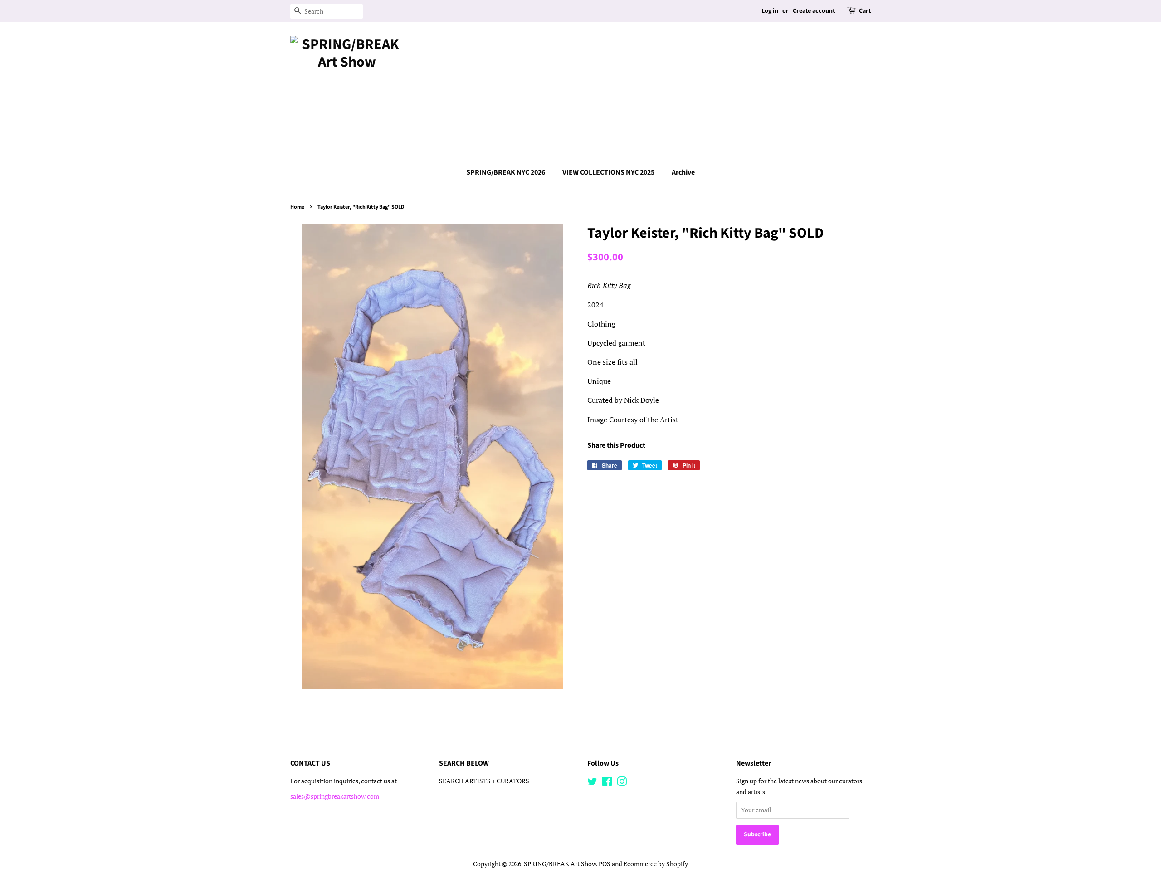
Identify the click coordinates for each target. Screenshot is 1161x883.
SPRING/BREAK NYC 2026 (505, 172)
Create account (814, 10)
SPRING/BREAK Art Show (560, 864)
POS (604, 864)
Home (297, 207)
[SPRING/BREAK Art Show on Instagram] (622, 783)
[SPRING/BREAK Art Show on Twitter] (592, 783)
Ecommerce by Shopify (656, 864)
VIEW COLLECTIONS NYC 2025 (608, 172)
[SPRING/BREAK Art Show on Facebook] (607, 783)
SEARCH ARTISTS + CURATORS (484, 781)
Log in (769, 10)
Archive (683, 172)
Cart (865, 10)
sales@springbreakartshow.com (334, 796)
